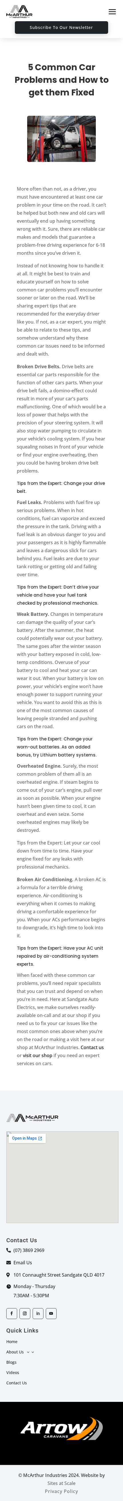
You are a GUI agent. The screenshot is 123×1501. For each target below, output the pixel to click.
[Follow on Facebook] (11, 1313)
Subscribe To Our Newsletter (61, 27)
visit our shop (37, 1055)
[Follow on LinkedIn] (38, 1313)
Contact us (92, 1047)
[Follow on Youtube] (51, 1313)
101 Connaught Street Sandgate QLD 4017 (58, 1275)
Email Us (22, 1262)
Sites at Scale (61, 1483)
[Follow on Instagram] (24, 1313)
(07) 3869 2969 (28, 1250)
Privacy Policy (61, 1491)
